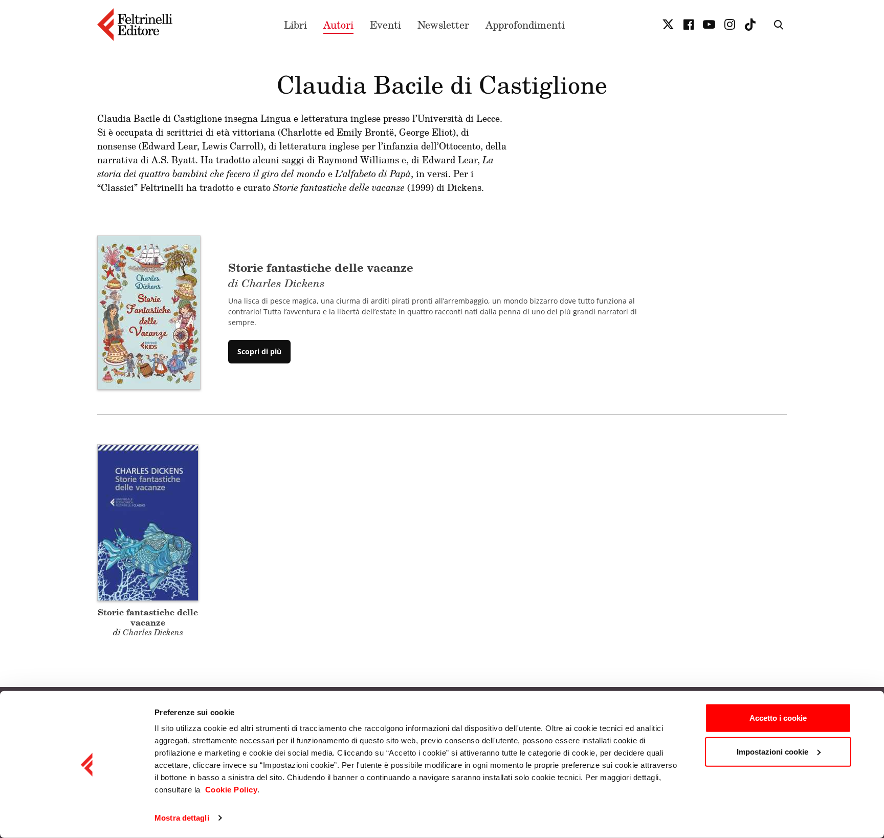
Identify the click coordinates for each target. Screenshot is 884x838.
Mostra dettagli (181, 817)
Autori (338, 24)
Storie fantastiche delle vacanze (148, 617)
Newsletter (443, 24)
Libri (295, 24)
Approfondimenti (525, 24)
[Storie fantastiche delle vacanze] (149, 311)
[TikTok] (750, 24)
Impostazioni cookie (772, 751)
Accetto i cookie (778, 718)
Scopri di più (259, 351)
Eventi (385, 24)
